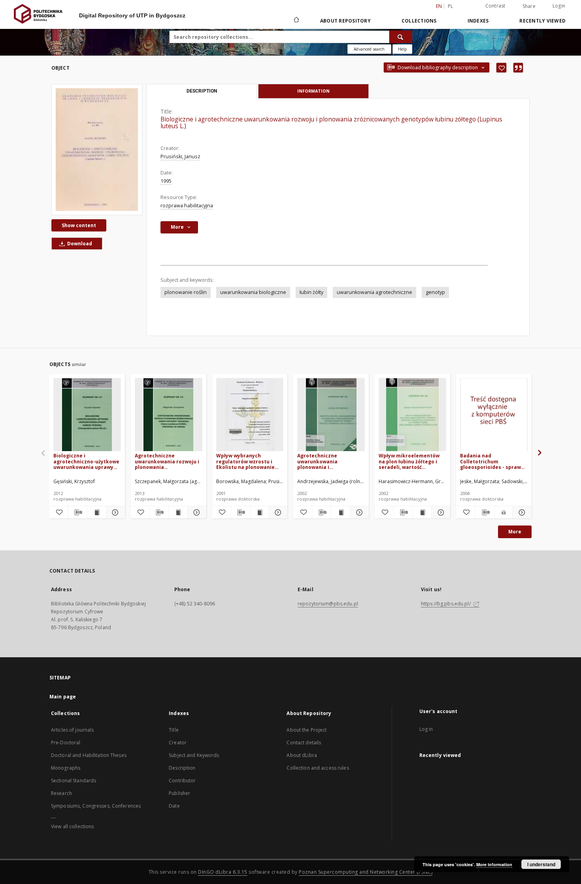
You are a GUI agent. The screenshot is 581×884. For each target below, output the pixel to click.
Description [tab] (202, 91)
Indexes (478, 20)
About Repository (345, 20)
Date (174, 805)
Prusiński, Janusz (180, 156)
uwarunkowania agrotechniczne (374, 292)
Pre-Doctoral (65, 742)
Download (79, 243)
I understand (541, 864)
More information (494, 864)
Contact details (304, 742)
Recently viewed (542, 20)
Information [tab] (313, 91)
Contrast (495, 5)
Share (529, 6)
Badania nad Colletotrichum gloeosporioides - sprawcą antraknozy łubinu (493, 461)
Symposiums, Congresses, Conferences (96, 805)
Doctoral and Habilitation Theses (88, 755)
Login (559, 5)
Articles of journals (72, 730)
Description (182, 767)
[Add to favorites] (501, 68)
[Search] (400, 36)
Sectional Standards (73, 780)
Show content (79, 225)
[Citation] (518, 68)
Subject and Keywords (194, 755)
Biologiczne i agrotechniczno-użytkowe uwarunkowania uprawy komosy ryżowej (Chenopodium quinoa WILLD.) (86, 461)
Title (174, 730)
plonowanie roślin (185, 292)
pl (450, 6)
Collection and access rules (318, 767)
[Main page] (296, 20)
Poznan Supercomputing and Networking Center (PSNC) (365, 872)
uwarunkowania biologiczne (253, 292)
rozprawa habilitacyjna (186, 205)
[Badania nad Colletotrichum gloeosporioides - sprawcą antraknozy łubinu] (493, 414)
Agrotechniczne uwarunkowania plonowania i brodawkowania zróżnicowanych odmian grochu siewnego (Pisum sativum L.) (328, 461)
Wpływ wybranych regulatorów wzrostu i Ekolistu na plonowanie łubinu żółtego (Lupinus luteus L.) (245, 461)
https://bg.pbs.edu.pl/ (446, 603)
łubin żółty (311, 292)
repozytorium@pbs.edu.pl (328, 603)
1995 (166, 181)
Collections (419, 20)
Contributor (182, 780)
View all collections (72, 826)
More (514, 531)
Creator (178, 742)
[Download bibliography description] (77, 512)
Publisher (179, 793)
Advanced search (369, 49)
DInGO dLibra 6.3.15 (222, 872)
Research (61, 793)
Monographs (65, 767)
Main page (62, 696)
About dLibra (302, 755)
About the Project (306, 730)
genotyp (435, 292)
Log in (426, 729)
